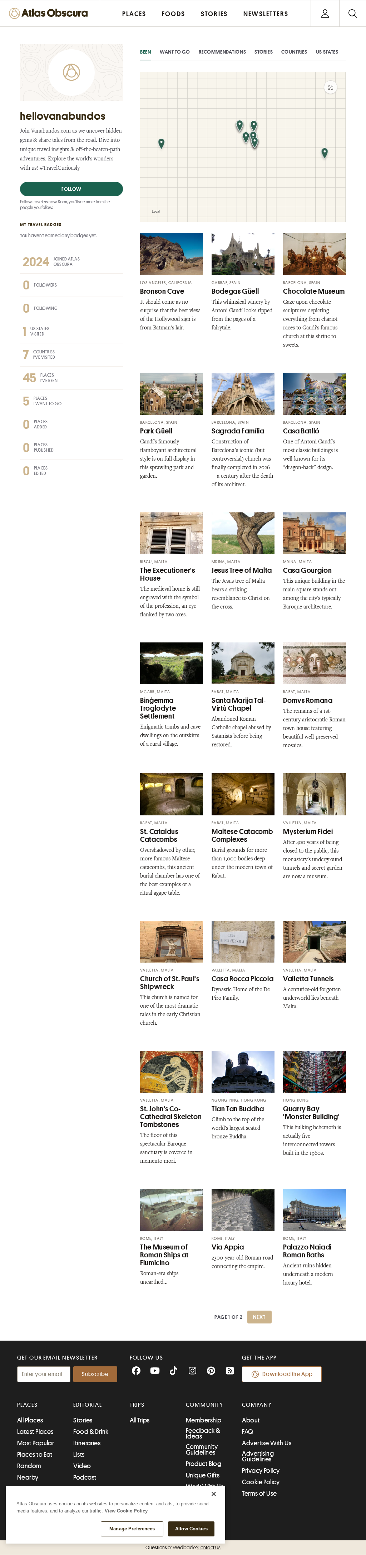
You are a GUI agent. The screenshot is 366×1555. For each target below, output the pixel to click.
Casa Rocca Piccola (242, 979)
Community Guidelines (202, 1449)
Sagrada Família (238, 431)
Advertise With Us (266, 1443)
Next (259, 1317)
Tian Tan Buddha (238, 1109)
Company (257, 1405)
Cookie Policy (261, 1482)
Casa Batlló (301, 431)
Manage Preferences (132, 1528)
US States (327, 51)
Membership (204, 1420)
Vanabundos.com (51, 131)
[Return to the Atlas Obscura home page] (50, 13)
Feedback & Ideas (203, 1433)
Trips (137, 1405)
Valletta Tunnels (308, 979)
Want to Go (175, 51)
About (250, 1420)
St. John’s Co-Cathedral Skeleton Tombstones (171, 1116)
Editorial (87, 1405)
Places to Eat (35, 1454)
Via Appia (228, 1247)
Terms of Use (259, 1493)
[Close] (214, 1494)
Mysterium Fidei (308, 831)
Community (204, 1405)
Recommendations (222, 51)
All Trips (140, 1420)
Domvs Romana (308, 700)
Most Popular (35, 1443)
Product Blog (203, 1464)
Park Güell (156, 431)
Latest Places (35, 1432)
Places (27, 1405)
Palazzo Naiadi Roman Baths (307, 1251)
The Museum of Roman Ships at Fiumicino (164, 1255)
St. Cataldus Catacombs (159, 835)
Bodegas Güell (235, 291)
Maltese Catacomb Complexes (242, 835)
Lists (78, 1454)
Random (29, 1466)
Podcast (84, 1477)
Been (145, 51)
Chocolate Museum (314, 291)
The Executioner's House (167, 574)
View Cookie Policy (126, 1511)
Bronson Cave (162, 291)
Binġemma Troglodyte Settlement (158, 708)
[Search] (352, 13)
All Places (30, 1420)
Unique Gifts (202, 1475)
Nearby (28, 1477)
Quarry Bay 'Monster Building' (311, 1113)
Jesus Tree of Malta (242, 570)
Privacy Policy (261, 1471)
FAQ (247, 1432)
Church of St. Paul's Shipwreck (169, 982)
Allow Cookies (191, 1528)
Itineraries (86, 1443)
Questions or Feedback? (183, 1547)
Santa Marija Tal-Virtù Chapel (239, 704)
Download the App (287, 1374)
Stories (263, 51)
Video (82, 1466)
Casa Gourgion (307, 570)
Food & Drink (90, 1432)
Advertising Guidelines (258, 1456)
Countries (294, 51)
